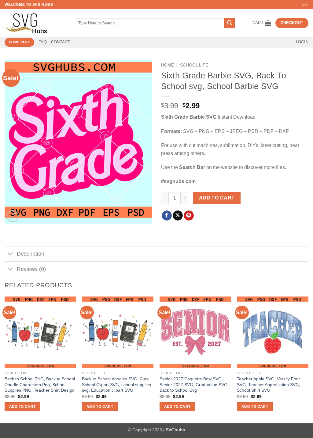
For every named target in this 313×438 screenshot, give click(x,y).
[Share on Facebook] (167, 215)
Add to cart (217, 197)
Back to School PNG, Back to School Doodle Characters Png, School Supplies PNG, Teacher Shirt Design (40, 384)
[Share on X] (178, 215)
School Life (194, 65)
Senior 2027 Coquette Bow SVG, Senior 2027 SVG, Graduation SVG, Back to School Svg (194, 384)
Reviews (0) (31, 269)
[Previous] (4, 359)
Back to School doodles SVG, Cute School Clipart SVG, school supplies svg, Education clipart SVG (116, 384)
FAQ (43, 42)
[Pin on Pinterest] (189, 215)
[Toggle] (11, 254)
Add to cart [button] (22, 406)
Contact (60, 42)
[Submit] (229, 23)
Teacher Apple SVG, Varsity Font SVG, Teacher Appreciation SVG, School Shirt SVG (268, 384)
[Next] (308, 359)
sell (305, 4)
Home (167, 65)
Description (30, 254)
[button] (261, 23)
